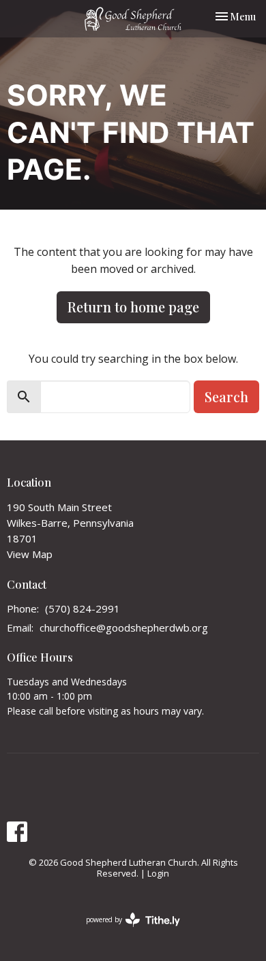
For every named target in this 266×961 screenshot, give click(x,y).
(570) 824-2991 (82, 608)
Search (226, 396)
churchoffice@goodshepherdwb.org (124, 627)
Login (158, 873)
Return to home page (133, 306)
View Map (30, 554)
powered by (126, 931)
